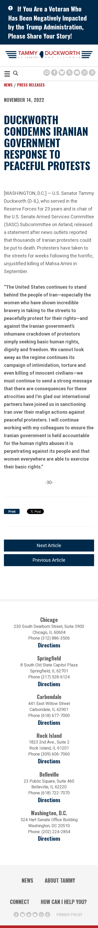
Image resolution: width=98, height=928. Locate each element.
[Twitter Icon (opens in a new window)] (69, 72)
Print (11, 512)
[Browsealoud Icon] (46, 72)
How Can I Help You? (64, 902)
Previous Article (49, 560)
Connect (19, 902)
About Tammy (60, 880)
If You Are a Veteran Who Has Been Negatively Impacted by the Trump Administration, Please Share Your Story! (47, 22)
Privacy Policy (69, 914)
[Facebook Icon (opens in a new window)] (54, 72)
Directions (49, 645)
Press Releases (31, 85)
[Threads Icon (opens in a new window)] (92, 72)
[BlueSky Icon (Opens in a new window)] (62, 72)
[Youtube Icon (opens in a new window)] (77, 72)
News (8, 85)
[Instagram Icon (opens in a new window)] (84, 72)
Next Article (49, 545)
